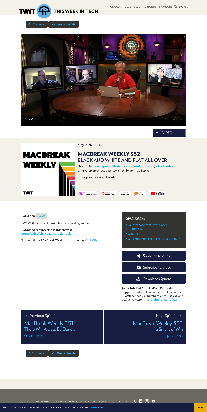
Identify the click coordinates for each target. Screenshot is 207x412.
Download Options (157, 278)
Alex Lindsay (165, 166)
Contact (26, 401)
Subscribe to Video (157, 267)
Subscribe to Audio (157, 255)
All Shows (38, 24)
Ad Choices (100, 401)
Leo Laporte (102, 166)
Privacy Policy (79, 401)
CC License (59, 401)
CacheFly (91, 240)
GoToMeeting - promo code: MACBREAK (154, 239)
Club (128, 6)
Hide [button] (200, 407)
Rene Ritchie (122, 166)
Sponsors (165, 6)
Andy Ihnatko (144, 166)
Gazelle (133, 234)
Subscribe (149, 6)
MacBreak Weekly (64, 24)
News (41, 216)
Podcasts (115, 6)
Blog (137, 6)
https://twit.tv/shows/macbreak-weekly (47, 234)
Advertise (42, 401)
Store (123, 401)
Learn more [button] (97, 407)
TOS (113, 401)
